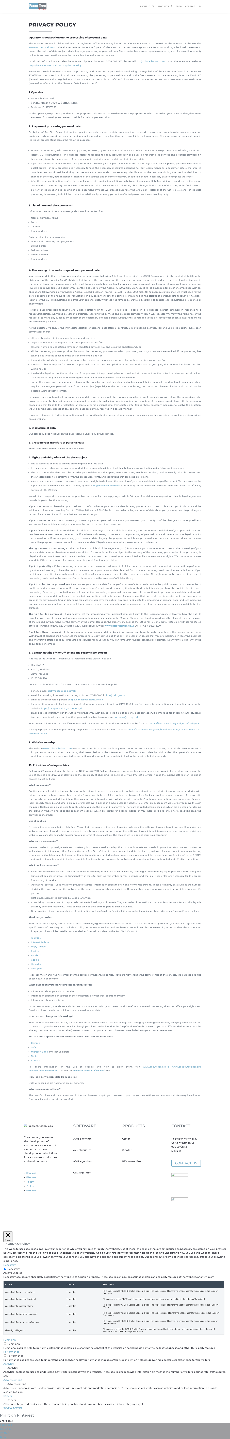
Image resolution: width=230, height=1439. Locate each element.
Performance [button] (11, 1351)
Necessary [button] (9, 1264)
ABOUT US (145, 6)
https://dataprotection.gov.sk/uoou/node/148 (174, 723)
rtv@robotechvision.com (151, 61)
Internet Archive (40, 942)
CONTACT (190, 6)
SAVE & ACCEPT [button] (12, 1408)
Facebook (36, 955)
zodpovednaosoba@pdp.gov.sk (85, 699)
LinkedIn (36, 964)
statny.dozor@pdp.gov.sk (62, 690)
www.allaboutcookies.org (186, 1066)
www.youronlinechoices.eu (44, 1070)
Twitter (35, 951)
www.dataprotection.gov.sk (120, 625)
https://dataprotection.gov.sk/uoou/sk (62, 708)
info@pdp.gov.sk (115, 695)
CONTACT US (186, 1163)
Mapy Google (38, 946)
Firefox (35, 1056)
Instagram (36, 968)
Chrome (35, 1043)
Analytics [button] (8, 1363)
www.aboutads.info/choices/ (89, 1070)
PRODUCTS (163, 6)
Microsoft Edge (39, 1051)
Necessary (13, 1268)
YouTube (36, 937)
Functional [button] (9, 1339)
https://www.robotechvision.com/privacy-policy (55, 65)
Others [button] (7, 1396)
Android (35, 1060)
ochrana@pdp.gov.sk (127, 717)
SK (200, 6)
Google (35, 959)
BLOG (179, 6)
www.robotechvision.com (43, 47)
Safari (34, 1047)
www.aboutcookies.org (156, 1066)
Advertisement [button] (12, 1379)
